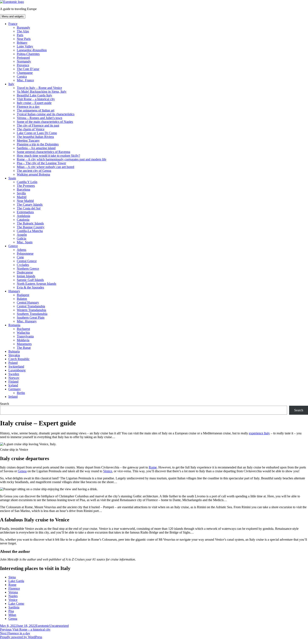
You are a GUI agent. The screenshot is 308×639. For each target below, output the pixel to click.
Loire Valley (25, 46)
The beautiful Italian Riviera (35, 137)
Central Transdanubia (31, 306)
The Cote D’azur (28, 69)
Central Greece (27, 261)
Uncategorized (59, 625)
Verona (13, 592)
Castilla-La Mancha (30, 231)
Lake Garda (16, 581)
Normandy (24, 61)
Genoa (22, 471)
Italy (11, 84)
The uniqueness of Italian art (35, 110)
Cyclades (23, 265)
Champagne (25, 72)
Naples (13, 596)
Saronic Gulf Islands (30, 280)
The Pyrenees (26, 185)
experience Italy (259, 433)
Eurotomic (42, 625)
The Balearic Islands (30, 223)
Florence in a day (28, 106)
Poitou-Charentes (28, 54)
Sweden (13, 374)
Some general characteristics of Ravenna (43, 152)
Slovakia (14, 355)
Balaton (22, 298)
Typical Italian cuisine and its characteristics (45, 114)
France (12, 24)
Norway (13, 378)
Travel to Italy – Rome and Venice (39, 88)
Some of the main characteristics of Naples (45, 121)
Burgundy (23, 27)
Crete (20, 257)
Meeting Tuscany (28, 140)
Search (4, 403)
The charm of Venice (30, 129)
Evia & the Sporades (30, 287)
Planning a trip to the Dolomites (38, 144)
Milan (12, 615)
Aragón (22, 234)
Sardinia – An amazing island (36, 148)
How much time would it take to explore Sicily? (48, 155)
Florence (14, 588)
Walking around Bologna (33, 174)
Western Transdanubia (31, 310)
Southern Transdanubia (32, 314)
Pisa (11, 611)
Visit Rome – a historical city (36, 99)
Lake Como (16, 603)
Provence (23, 65)
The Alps (23, 31)
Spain (12, 178)
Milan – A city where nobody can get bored (45, 167)
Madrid (21, 197)
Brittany (22, 42)
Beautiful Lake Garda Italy (34, 95)
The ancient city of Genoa (34, 170)
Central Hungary (28, 302)
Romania (14, 325)
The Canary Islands (30, 204)
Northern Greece (28, 268)
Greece (13, 246)
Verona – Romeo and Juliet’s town (39, 118)
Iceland (13, 385)
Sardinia (13, 607)
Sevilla (21, 193)
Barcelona (23, 189)
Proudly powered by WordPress (21, 637)
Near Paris (24, 39)
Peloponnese (25, 253)
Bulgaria (14, 351)
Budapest (23, 295)
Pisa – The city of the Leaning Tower (41, 163)
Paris (20, 35)
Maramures (24, 344)
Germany (14, 389)
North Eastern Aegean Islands (36, 283)
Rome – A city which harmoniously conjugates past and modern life (61, 159)
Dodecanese (25, 272)
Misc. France (25, 80)
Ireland (13, 396)
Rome (153, 467)
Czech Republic (19, 359)
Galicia (21, 238)
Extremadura (25, 212)
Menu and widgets (13, 16)
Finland (13, 381)
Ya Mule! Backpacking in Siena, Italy (41, 91)
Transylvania (25, 336)
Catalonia (23, 219)
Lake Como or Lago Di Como (37, 133)
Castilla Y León (27, 182)
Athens (21, 249)
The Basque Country (30, 227)
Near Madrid (25, 201)
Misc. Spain (24, 242)
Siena (12, 577)
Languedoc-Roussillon (32, 50)
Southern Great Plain (30, 317)
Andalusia (23, 216)
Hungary (14, 291)
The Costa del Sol (28, 208)
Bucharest (23, 329)
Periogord (23, 57)
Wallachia (23, 332)
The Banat (24, 347)
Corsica (22, 76)
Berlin (21, 393)
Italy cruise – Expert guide (34, 103)
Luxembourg (17, 370)
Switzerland (16, 366)
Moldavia (23, 340)
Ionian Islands (26, 276)
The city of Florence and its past (38, 125)
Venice (107, 471)
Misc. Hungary (27, 321)
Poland (13, 362)
